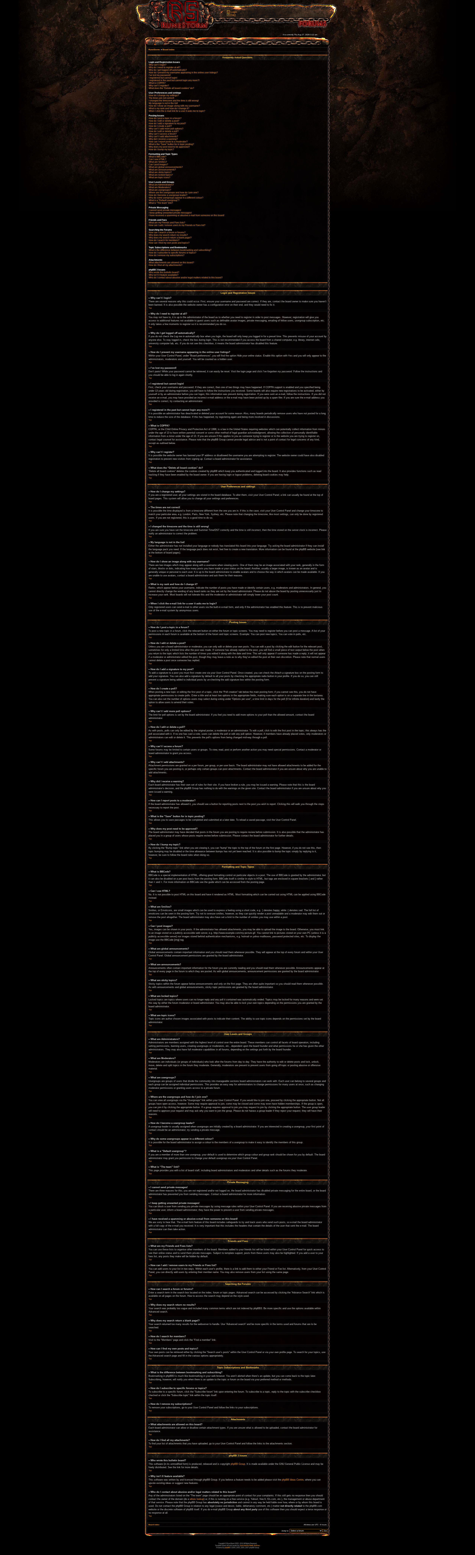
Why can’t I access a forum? (163, 134)
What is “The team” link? (161, 203)
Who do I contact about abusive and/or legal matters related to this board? (186, 277)
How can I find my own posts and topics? (169, 243)
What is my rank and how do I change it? (169, 108)
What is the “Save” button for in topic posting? (171, 144)
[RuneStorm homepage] (182, 29)
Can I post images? (158, 164)
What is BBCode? (157, 156)
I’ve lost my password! (160, 75)
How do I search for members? (164, 240)
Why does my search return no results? (168, 235)
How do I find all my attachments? (165, 265)
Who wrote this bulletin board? (164, 272)
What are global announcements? (166, 167)
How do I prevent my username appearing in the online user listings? (183, 72)
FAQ (233, 15)
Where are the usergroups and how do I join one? (174, 192)
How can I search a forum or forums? (167, 232)
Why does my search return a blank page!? (170, 237)
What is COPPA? (157, 83)
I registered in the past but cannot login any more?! (174, 80)
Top (150, 308)
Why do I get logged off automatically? (168, 70)
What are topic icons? (159, 177)
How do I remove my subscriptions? (166, 255)
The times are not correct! (161, 98)
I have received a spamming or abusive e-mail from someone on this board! (186, 215)
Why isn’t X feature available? (163, 275)
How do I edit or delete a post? (164, 121)
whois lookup (197, 1499)
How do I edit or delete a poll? (164, 131)
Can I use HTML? (157, 159)
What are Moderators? (160, 187)
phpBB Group (238, 1464)
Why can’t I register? (159, 85)
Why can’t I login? (157, 64)
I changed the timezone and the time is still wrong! (174, 100)
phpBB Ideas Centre (293, 1479)
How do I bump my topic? (161, 149)
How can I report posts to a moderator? (168, 141)
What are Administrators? (161, 184)
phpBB (227, 1547)
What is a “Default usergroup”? (164, 200)
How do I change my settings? (164, 95)
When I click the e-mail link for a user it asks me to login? (177, 111)
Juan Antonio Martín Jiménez (250, 1545)
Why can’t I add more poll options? (166, 128)
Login (234, 11)
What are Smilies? (158, 162)
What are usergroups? (160, 190)
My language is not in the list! (163, 103)
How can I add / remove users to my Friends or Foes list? (177, 225)
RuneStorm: (154, 49)
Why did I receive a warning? (163, 139)
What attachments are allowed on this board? (171, 262)
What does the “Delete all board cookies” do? (171, 88)
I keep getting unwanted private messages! (170, 212)
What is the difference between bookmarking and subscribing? (180, 250)
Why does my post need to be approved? (169, 147)
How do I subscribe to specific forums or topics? (172, 252)
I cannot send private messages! (165, 210)
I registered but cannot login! (163, 77)
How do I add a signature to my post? (167, 123)
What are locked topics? (161, 175)
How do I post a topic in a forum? (165, 118)
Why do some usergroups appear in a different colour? (176, 197)
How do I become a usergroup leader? (168, 195)
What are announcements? (162, 169)
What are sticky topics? (160, 172)
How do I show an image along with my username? (174, 106)
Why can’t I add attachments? (163, 136)
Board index (168, 49)
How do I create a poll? (160, 126)
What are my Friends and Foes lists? (167, 222)
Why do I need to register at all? (164, 67)
